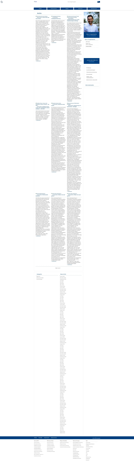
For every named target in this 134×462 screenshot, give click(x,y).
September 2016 (63, 390)
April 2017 (62, 380)
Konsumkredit (89, 74)
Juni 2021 (62, 313)
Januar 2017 (62, 384)
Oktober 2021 (62, 308)
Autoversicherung (36, 442)
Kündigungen (88, 458)
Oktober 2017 (62, 372)
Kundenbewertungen (90, 70)
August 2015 (62, 408)
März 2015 (62, 415)
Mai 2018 (61, 362)
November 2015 (63, 404)
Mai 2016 (61, 396)
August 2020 (62, 327)
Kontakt (80, 8)
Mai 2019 (61, 348)
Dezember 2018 (63, 352)
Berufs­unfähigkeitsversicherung (77, 442)
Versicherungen (39, 279)
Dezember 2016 (63, 386)
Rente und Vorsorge (76, 440)
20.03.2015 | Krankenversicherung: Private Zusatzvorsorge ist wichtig (73, 19)
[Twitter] (95, 5)
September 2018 (63, 356)
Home (40, 8)
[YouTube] (99, 5)
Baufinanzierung (88, 457)
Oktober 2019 (62, 341)
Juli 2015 (61, 410)
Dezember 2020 (63, 321)
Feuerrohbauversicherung (51, 451)
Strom (87, 454)
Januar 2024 (62, 276)
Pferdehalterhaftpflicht (37, 448)
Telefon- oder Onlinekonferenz (89, 77)
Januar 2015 (62, 418)
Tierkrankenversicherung (91, 72)
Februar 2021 (62, 318)
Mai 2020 (61, 331)
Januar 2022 (62, 304)
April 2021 (62, 315)
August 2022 (62, 294)
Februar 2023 (62, 286)
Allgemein (38, 276)
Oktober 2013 (62, 432)
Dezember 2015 (63, 403)
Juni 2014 (62, 428)
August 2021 (62, 310)
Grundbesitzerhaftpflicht (50, 445)
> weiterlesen (53, 42)
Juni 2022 (62, 297)
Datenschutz (54, 437)
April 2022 (62, 300)
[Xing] (97, 5)
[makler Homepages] (96, 438)
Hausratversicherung (50, 442)
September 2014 (63, 424)
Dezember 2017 (63, 369)
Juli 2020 (61, 328)
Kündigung (88, 67)
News (67, 8)
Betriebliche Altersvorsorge (77, 445)
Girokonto (87, 449)
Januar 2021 (62, 320)
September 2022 (63, 293)
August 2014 (62, 425)
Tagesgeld (87, 451)
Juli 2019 (61, 345)
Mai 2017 (61, 379)
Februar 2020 (62, 335)
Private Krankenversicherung (64, 445)
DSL (86, 455)
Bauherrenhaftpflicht (50, 448)
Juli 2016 (61, 393)
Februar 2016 (62, 400)
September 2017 (63, 373)
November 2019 (63, 339)
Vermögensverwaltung (89, 446)
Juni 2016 (62, 394)
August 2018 (62, 358)
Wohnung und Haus (50, 440)
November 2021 (63, 307)
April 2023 (62, 283)
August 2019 (62, 344)
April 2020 (62, 332)
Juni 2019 (62, 346)
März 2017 (62, 382)
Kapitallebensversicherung (77, 458)
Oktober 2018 (62, 355)
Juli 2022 (61, 296)
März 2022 (62, 301)
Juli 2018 (61, 359)
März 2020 (62, 334)
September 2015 (63, 407)
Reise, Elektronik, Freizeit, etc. (38, 454)
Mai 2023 (61, 282)
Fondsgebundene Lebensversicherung (76, 454)
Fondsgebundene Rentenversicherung (76, 456)
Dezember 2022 (63, 289)
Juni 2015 (62, 411)
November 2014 (63, 421)
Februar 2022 (62, 303)
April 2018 (62, 363)
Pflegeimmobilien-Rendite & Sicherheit (90, 445)
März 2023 (62, 284)
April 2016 (62, 397)
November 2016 (63, 387)
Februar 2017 (62, 383)
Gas (86, 452)
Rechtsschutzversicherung (38, 451)
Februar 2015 (62, 417)
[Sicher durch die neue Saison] (41, 16)
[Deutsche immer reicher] (56, 103)
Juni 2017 (62, 377)
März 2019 (62, 351)
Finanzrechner (88, 442)
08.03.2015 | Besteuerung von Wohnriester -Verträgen (74, 106)
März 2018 (62, 365)
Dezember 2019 (63, 338)
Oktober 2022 (62, 291)
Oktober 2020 (62, 324)
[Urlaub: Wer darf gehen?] (56, 193)
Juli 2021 (61, 311)
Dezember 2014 (63, 420)
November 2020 (63, 322)
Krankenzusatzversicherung (64, 442)
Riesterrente (75, 448)
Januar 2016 (62, 401)
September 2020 (63, 325)
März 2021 (62, 317)
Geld (86, 440)
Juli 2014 (61, 427)
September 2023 (63, 279)
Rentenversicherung (76, 451)
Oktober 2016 (62, 389)
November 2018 (63, 353)
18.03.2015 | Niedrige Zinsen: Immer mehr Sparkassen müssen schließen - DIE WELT (43, 107)
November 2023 (63, 277)
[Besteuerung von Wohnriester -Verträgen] (74, 104)
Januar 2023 (62, 287)
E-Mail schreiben (88, 46)
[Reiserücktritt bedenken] (40, 193)
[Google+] (93, 5)
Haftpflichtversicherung (37, 445)
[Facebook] (91, 5)
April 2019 (62, 349)
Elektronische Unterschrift (91, 79)
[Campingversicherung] (55, 16)
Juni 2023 (62, 280)
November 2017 (63, 370)
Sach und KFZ (36, 440)
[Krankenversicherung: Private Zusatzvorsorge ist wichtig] (74, 17)
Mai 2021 (61, 314)
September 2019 (63, 342)
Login (90, 437)
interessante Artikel (39, 277)
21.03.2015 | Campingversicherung (55, 18)
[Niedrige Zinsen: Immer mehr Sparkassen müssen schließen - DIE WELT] (43, 105)
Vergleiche (54, 8)
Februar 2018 (62, 366)
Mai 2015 (61, 413)
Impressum (94, 8)
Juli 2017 (61, 376)
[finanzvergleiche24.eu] (35, 1)
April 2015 (62, 414)
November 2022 (63, 290)
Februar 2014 (62, 431)
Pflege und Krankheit (63, 440)
